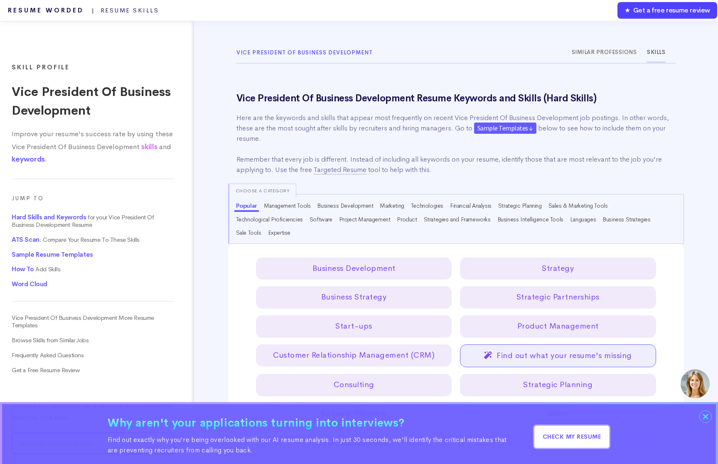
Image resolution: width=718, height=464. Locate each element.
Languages (583, 219)
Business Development (345, 205)
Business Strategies (626, 219)
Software (321, 219)
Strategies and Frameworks (457, 219)
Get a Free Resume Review (46, 370)
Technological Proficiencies (269, 219)
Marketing (392, 205)
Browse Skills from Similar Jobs (50, 340)
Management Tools (287, 205)
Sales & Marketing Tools (578, 205)
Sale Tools (248, 232)
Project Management (365, 219)
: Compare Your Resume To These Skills (76, 239)
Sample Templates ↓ (505, 128)
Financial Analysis (471, 205)
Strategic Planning (520, 205)
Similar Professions (604, 52)
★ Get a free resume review (667, 10)
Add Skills (36, 269)
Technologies (427, 205)
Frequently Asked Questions (48, 355)
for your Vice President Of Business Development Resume (83, 221)
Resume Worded (83, 10)
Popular (246, 205)
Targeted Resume (340, 169)
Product (407, 219)
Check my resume (572, 436)
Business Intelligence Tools (530, 219)
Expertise (279, 232)
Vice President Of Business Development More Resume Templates (83, 321)
